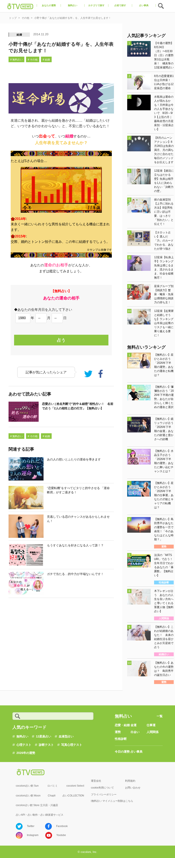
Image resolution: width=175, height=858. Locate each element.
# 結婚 (46, 59)
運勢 (118, 732)
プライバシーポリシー (104, 794)
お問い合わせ (132, 787)
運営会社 (96, 780)
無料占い (22, 736)
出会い (135, 732)
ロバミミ (52, 785)
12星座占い (43, 736)
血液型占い (66, 736)
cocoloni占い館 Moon (28, 795)
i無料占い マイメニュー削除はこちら (112, 800)
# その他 (33, 59)
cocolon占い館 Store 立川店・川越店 (37, 805)
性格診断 (121, 738)
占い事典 (137, 751)
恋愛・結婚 (122, 725)
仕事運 (151, 725)
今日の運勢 (122, 751)
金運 (134, 725)
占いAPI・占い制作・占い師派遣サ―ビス (39, 814)
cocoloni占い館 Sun (27, 785)
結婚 (19, 34)
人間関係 (153, 732)
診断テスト (46, 744)
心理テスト (23, 744)
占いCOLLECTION (73, 795)
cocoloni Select (75, 785)
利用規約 (130, 780)
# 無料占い (16, 59)
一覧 (160, 716)
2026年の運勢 (25, 753)
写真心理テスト (71, 744)
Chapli (51, 795)
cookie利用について (102, 787)
